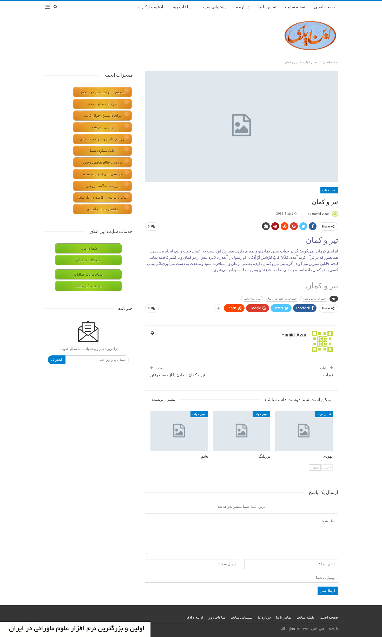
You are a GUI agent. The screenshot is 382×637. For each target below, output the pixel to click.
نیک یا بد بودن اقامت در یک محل (101, 197)
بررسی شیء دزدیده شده (102, 174)
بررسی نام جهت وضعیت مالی (103, 139)
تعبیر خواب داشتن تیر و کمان (281, 298)
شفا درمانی (88, 248)
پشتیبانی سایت (213, 6)
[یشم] (179, 431)
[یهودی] (304, 431)
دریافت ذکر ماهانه (88, 286)
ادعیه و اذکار (152, 6)
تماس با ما (267, 6)
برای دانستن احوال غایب (102, 116)
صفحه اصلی (324, 6)
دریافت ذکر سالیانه (88, 274)
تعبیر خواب (329, 190)
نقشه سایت (295, 6)
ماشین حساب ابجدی (102, 209)
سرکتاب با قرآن (88, 260)
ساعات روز (182, 6)
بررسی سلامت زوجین (102, 186)
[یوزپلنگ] (242, 431)
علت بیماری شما (102, 151)
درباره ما (241, 6)
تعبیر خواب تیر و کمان (314, 298)
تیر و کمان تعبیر (252, 298)
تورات (328, 375)
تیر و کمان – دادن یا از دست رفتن (177, 375)
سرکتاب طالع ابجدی (102, 104)
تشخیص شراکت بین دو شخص (103, 92)
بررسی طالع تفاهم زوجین (102, 162)
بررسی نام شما (103, 127)
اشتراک (56, 360)
